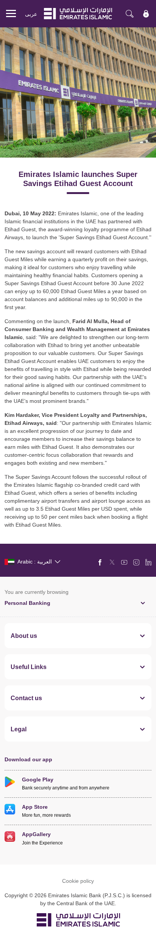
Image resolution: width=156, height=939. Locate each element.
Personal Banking (27, 603)
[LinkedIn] (148, 562)
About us (24, 635)
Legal (19, 729)
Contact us (26, 698)
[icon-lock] (146, 13)
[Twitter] (112, 562)
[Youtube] (124, 562)
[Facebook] (100, 562)
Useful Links (29, 667)
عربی (31, 14)
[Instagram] (136, 562)
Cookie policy (78, 880)
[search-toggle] (129, 13)
